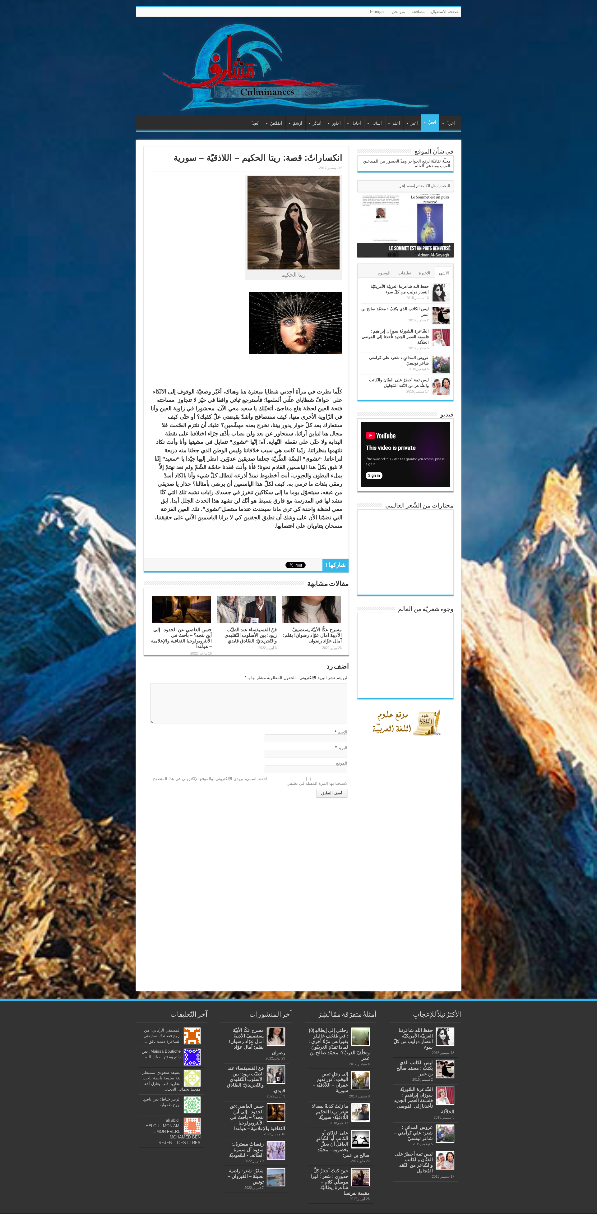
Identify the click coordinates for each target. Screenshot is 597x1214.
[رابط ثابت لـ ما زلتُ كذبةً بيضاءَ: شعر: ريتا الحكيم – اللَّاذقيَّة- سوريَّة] (360, 1112)
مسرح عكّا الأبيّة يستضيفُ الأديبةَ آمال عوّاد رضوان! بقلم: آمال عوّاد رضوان (312, 635)
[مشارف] (298, 66)
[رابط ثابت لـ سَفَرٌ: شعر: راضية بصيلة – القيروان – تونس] (276, 1177)
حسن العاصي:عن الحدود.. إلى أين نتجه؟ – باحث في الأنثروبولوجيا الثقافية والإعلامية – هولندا (181, 638)
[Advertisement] (407, 884)
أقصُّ (432, 122)
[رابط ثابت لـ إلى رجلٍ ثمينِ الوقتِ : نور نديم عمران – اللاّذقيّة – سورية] (360, 1080)
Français (378, 11)
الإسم (342, 732)
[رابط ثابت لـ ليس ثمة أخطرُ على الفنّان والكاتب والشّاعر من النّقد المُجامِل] (441, 386)
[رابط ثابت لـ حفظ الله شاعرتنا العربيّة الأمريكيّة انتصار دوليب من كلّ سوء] (441, 292)
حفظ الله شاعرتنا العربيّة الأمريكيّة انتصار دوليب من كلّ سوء (413, 1039)
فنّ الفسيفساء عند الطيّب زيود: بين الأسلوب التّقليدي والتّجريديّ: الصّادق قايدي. (250, 635)
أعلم (396, 123)
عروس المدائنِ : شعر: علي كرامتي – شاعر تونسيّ (413, 1132)
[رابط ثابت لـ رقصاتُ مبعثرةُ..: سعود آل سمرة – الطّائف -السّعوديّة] (276, 1150)
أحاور (336, 123)
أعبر (414, 123)
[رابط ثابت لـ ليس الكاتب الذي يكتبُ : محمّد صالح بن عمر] (441, 315)
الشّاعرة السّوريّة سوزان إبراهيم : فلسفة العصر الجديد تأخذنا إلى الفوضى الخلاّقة (395, 337)
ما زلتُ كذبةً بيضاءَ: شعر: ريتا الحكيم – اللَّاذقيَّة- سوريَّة (330, 1111)
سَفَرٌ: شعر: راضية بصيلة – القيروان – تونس (246, 1176)
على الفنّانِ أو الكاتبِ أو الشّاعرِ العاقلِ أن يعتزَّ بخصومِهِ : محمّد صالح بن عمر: (343, 1144)
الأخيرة (424, 273)
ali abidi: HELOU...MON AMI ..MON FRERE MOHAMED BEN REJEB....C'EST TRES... (173, 1131)
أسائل (377, 123)
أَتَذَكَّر (317, 123)
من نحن (398, 11)
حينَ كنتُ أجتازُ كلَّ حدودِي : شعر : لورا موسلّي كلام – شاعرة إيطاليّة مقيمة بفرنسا (340, 1182)
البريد (342, 747)
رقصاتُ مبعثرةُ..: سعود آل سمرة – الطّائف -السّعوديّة (246, 1149)
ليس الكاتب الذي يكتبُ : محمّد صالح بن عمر (414, 1068)
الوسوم (384, 273)
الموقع (341, 763)
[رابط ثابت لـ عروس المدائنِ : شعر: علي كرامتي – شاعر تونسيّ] (441, 364)
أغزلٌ (451, 123)
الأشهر (443, 273)
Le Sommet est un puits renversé (420, 248)
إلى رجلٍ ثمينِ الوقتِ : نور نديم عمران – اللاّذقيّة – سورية (330, 1082)
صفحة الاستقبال (444, 11)
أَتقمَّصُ (276, 123)
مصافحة (418, 11)
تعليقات (404, 273)
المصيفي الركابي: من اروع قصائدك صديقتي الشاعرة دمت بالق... (162, 1036)
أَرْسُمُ (297, 123)
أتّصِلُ (255, 123)
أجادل (356, 123)
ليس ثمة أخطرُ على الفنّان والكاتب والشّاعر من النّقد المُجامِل (414, 1162)
